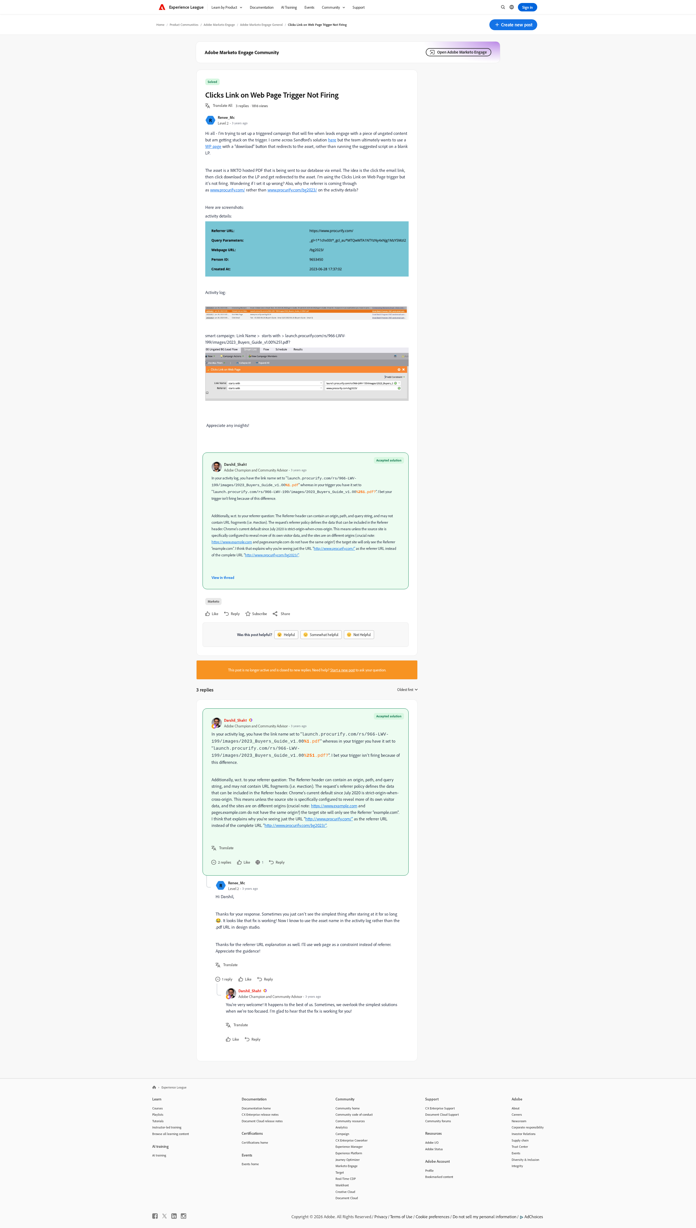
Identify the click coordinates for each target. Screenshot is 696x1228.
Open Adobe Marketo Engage (462, 52)
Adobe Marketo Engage (219, 25)
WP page (213, 146)
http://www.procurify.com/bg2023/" (272, 555)
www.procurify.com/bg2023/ (292, 190)
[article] (306, 792)
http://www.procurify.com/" (334, 548)
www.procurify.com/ (227, 190)
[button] (513, 24)
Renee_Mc (226, 117)
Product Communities (184, 25)
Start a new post (342, 670)
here (332, 139)
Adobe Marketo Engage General (261, 25)
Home (160, 25)
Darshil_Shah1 (235, 464)
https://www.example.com (232, 541)
